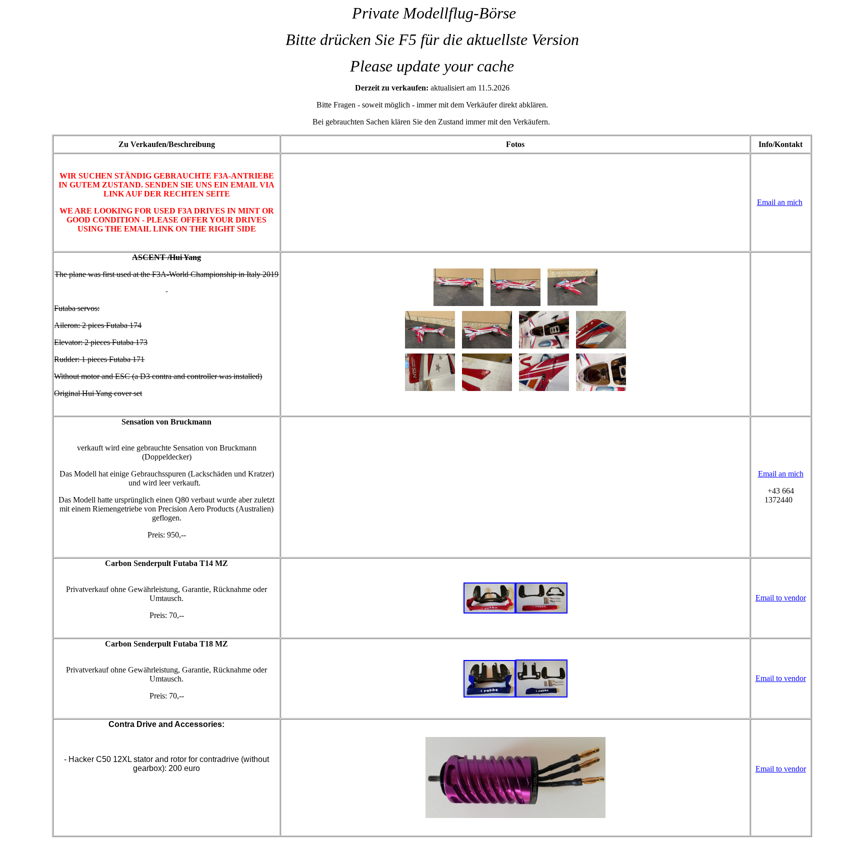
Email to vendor (781, 598)
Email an (772, 202)
